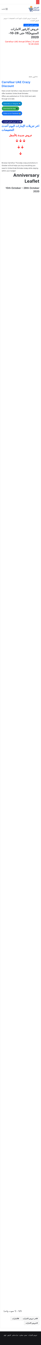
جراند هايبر (15, 1335)
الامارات (15, 1318)
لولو (5, 1335)
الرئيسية (34, 18)
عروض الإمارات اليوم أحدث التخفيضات (20, 18)
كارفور (9, 1335)
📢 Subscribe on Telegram (11, 103)
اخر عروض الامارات (30, 1318)
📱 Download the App (10, 108)
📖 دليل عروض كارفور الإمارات (12, 122)
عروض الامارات (31, 1323)
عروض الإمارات (32, 1335)
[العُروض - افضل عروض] (33, 9)
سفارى (21, 1335)
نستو (25, 1335)
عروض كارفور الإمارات (31, 25)
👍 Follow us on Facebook (12, 113)
